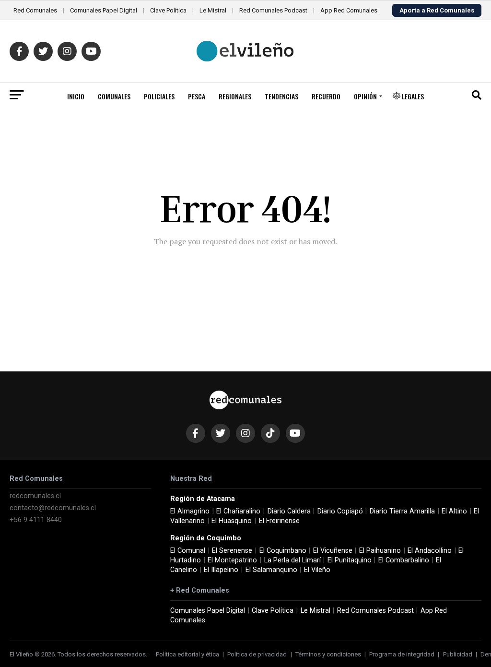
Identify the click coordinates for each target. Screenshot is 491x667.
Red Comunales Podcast (273, 10)
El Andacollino (430, 551)
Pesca (196, 96)
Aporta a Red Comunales (436, 10)
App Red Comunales (348, 10)
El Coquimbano (282, 551)
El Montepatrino (232, 560)
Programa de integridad (401, 654)
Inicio (75, 96)
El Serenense (232, 551)
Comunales (114, 96)
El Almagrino (190, 511)
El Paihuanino (380, 551)
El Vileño (317, 570)
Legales (412, 96)
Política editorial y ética (187, 654)
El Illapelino (221, 570)
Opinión (365, 96)
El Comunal (187, 551)
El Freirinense (279, 521)
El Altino (454, 511)
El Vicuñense (332, 551)
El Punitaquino (349, 560)
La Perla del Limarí (292, 560)
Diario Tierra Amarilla (402, 511)
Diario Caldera (289, 511)
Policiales (159, 96)
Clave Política (168, 10)
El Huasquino (231, 521)
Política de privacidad (257, 654)
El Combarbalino (403, 560)
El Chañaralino (238, 511)
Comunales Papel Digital (103, 10)
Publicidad (457, 654)
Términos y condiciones (328, 654)
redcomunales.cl (35, 496)
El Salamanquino (271, 570)
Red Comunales (35, 10)
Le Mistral (212, 10)
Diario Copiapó (340, 511)
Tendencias (281, 96)
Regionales (235, 96)
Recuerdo (326, 96)
